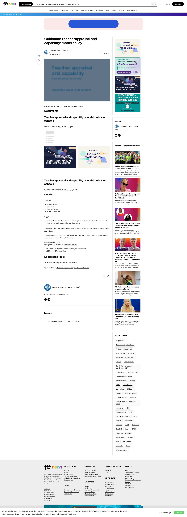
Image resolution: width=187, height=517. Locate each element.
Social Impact (68, 480)
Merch (121, 10)
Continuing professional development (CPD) (124, 367)
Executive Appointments (72, 490)
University (119, 446)
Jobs (107, 10)
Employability (68, 474)
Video (106, 472)
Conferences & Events (132, 472)
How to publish (109, 482)
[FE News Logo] (9, 4)
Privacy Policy (48, 498)
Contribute (74, 10)
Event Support (89, 496)
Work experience (121, 450)
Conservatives (129, 362)
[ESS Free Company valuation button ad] (127, 103)
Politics (118, 421)
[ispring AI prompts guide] (60, 167)
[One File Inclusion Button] (94, 167)
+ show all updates (70, 245)
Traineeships (126, 442)
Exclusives (64, 10)
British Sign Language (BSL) (125, 357)
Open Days (128, 478)
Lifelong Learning (121, 397)
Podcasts (108, 470)
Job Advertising (90, 492)
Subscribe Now (132, 10)
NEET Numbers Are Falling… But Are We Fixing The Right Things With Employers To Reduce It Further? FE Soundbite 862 (76, 4)
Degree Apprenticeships (124, 376)
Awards (127, 470)
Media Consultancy (91, 494)
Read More (72, 514)
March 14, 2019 (54, 55)
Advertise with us (49, 496)
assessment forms (53, 235)
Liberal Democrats (130, 393)
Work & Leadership (70, 476)
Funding (132, 381)
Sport (127, 429)
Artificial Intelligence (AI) (124, 349)
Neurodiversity (121, 412)
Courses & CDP (130, 474)
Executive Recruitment (71, 492)
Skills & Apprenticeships (72, 478)
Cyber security (132, 372)
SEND (127, 425)
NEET (127, 408)
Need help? (108, 496)
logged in (61, 321)
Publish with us (49, 494)
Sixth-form (135, 425)
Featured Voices (90, 472)
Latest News (53, 10)
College (118, 362)
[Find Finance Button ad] (127, 66)
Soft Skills (119, 429)
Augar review (120, 353)
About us (47, 489)
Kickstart (130, 389)
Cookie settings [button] (165, 513)
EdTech (66, 472)
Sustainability (120, 437)
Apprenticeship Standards (125, 345)
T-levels (130, 437)
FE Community (49, 493)
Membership (109, 494)
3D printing (119, 341)
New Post (108, 486)
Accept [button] (179, 513)
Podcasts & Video (87, 10)
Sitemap (47, 500)
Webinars (128, 484)
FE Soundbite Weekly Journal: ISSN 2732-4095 (93, 475)
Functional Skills (121, 381)
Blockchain (131, 353)
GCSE (118, 385)
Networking (128, 476)
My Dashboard (109, 488)
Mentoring (119, 408)
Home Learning (128, 385)
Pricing (87, 486)
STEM (134, 429)
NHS (130, 412)
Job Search (68, 494)
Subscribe (177, 4)
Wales (128, 446)
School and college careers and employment (62, 263)
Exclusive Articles (90, 470)
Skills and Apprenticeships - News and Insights (72, 268)
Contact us (47, 491)
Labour (118, 393)
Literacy (133, 397)
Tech (117, 442)
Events (114, 10)
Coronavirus (120, 372)
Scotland (119, 425)
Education (67, 470)
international (120, 389)
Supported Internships (123, 433)
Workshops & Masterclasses (129, 487)
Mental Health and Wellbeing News (125, 403)
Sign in (168, 4)
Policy (135, 416)
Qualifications (128, 421)
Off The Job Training (123, 416)
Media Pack (88, 488)
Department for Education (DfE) (66, 287)
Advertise (99, 10)
